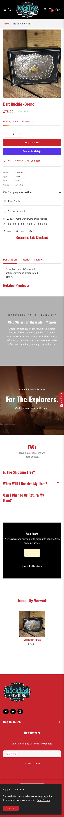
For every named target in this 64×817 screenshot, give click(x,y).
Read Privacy (43, 800)
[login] (43, 10)
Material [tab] (25, 260)
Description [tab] (10, 260)
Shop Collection (32, 566)
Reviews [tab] (39, 260)
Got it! (11, 808)
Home (6, 23)
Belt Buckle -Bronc (32, 639)
